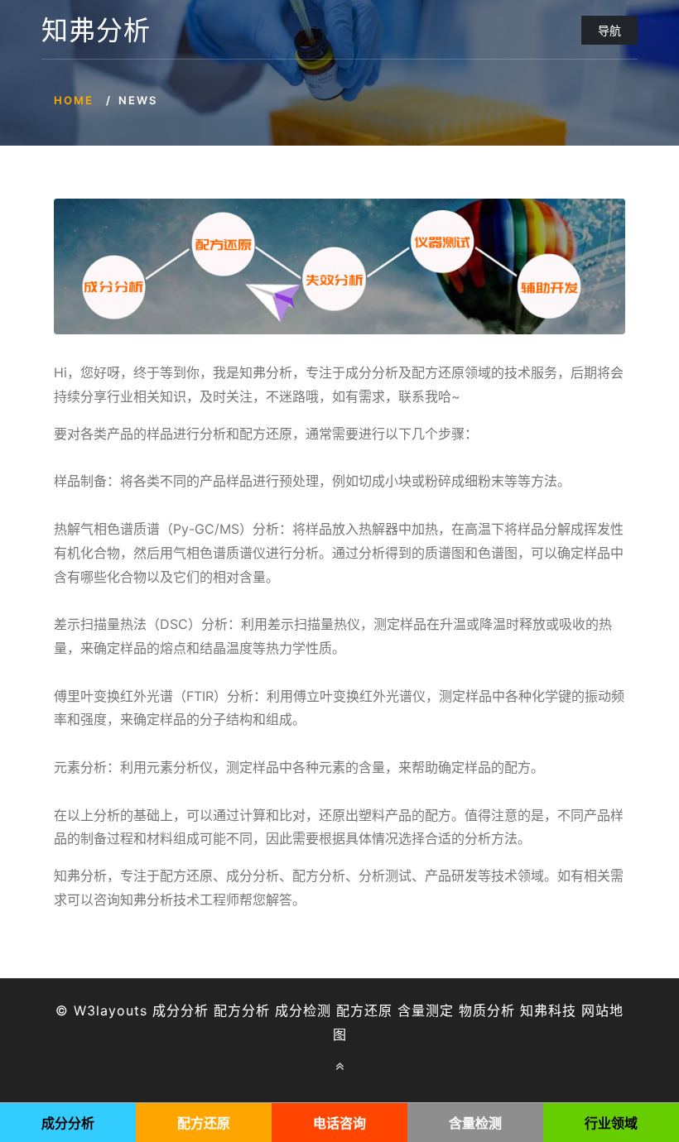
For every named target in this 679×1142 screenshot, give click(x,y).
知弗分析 (96, 31)
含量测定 (425, 1010)
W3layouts (110, 1010)
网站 (595, 1010)
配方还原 (364, 1010)
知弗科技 (548, 1010)
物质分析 (487, 1010)
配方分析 (242, 1010)
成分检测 (303, 1010)
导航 (609, 30)
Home (74, 100)
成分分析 (180, 1010)
